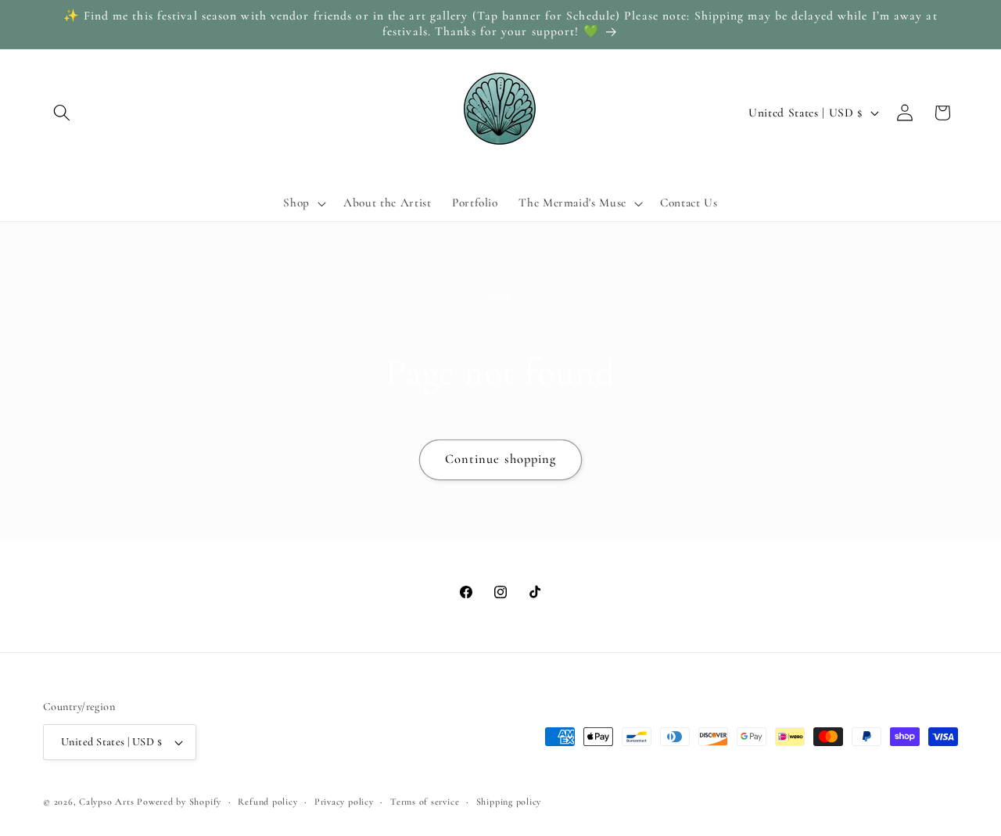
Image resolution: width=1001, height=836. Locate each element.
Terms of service (424, 801)
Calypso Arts (106, 801)
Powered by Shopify (179, 801)
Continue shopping (501, 459)
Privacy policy (344, 801)
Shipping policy (509, 801)
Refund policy (267, 801)
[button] (62, 112)
